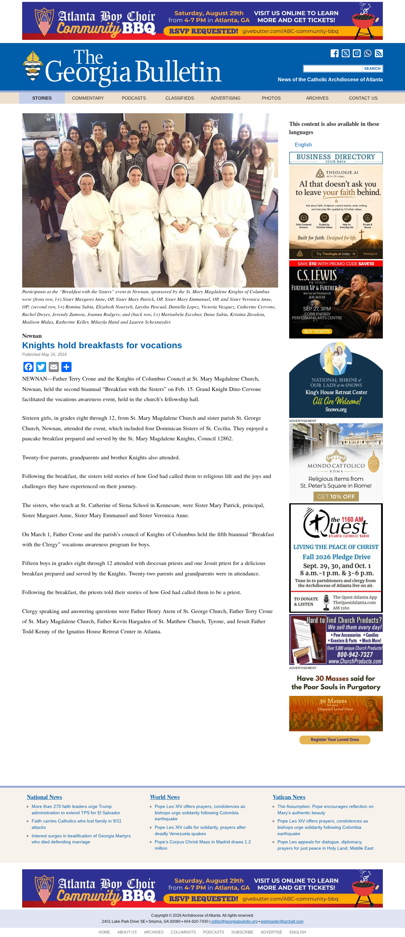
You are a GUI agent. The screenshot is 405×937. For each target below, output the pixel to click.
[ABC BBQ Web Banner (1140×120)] (202, 38)
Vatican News (289, 797)
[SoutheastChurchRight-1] (336, 663)
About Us (127, 932)
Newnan (32, 336)
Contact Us (363, 98)
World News (165, 797)
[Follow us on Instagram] (357, 53)
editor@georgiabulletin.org (234, 921)
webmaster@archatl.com (282, 921)
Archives (317, 98)
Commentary (88, 98)
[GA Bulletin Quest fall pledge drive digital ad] (336, 611)
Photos (271, 98)
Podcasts (134, 98)
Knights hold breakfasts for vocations (102, 345)
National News (44, 797)
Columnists (183, 932)
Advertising (225, 98)
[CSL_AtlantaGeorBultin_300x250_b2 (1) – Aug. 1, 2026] (336, 336)
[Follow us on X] (346, 53)
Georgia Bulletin (121, 68)
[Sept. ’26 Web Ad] (336, 416)
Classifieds (179, 98)
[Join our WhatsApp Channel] (368, 53)
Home (104, 932)
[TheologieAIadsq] (336, 257)
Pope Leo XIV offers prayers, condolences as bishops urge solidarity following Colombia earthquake (200, 812)
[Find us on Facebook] (335, 53)
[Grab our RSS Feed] (379, 53)
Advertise (271, 932)
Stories (42, 98)
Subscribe (242, 932)
